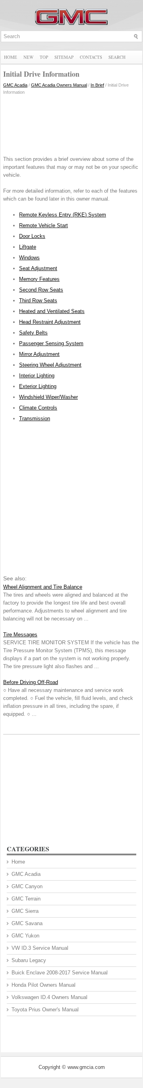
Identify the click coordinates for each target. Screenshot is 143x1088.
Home (10, 57)
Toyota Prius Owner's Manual (45, 1010)
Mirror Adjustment (39, 354)
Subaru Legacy (29, 960)
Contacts (91, 57)
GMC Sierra (25, 911)
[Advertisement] (71, 123)
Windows (29, 258)
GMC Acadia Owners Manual (59, 85)
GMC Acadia (15, 85)
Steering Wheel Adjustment (50, 365)
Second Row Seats (41, 290)
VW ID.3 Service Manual (40, 948)
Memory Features (39, 279)
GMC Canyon (27, 886)
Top (44, 57)
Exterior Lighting (37, 386)
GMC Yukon (25, 936)
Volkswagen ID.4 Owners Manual (49, 997)
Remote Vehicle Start (43, 225)
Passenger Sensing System (51, 343)
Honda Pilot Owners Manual (43, 985)
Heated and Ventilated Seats (52, 311)
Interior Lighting (36, 376)
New (28, 57)
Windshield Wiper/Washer (48, 397)
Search (117, 57)
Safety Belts (33, 333)
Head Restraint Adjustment (50, 322)
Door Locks (32, 236)
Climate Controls (38, 408)
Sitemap (63, 57)
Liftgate (27, 247)
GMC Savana (27, 923)
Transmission (34, 418)
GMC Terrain (26, 899)
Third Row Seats (38, 300)
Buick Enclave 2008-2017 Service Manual (60, 973)
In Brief (97, 85)
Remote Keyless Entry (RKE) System (62, 215)
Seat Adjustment (38, 268)
